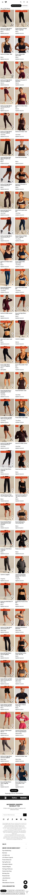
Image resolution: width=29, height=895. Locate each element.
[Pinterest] (21, 819)
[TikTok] (8, 819)
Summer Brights (6, 866)
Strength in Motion (7, 864)
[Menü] (2, 2)
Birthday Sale (5, 873)
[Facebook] (12, 819)
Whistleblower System (8, 882)
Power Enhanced (6, 859)
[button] (3, 891)
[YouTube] (16, 819)
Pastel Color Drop (7, 871)
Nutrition (24, 5)
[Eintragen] (25, 814)
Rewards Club (6, 876)
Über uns (4, 880)
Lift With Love (6, 855)
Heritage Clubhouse (7, 869)
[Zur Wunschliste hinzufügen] (12, 23)
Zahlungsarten (8, 886)
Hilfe (4, 844)
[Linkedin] (25, 819)
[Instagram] (3, 819)
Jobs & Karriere (6, 878)
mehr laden (14, 790)
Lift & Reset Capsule (7, 857)
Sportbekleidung (16, 5)
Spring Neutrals (6, 862)
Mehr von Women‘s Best (11, 848)
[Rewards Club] (25, 887)
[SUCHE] (20, 2)
